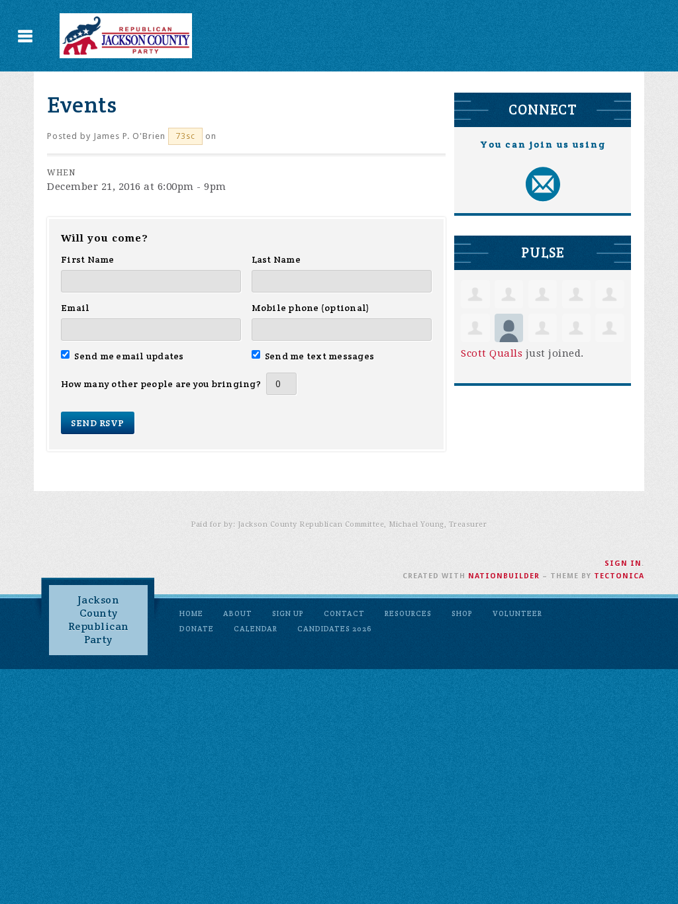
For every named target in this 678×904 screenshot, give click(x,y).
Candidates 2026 (334, 628)
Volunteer (517, 613)
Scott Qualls (491, 353)
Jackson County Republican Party (98, 620)
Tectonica (619, 576)
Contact (344, 613)
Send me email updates (129, 356)
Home (191, 613)
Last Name (276, 259)
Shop (462, 613)
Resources (408, 613)
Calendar (255, 628)
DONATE (196, 628)
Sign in (623, 563)
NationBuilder (504, 576)
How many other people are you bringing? (161, 384)
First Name (88, 259)
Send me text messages (320, 356)
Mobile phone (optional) (311, 308)
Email (75, 308)
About (237, 613)
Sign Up (288, 613)
